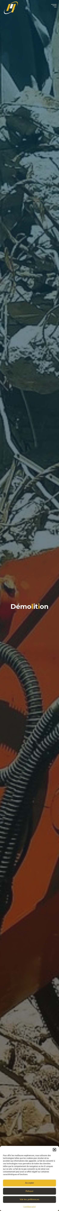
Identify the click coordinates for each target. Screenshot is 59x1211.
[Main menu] (54, 5)
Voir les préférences (29, 1199)
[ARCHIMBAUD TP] (11, 8)
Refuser (29, 1191)
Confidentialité (29, 1207)
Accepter (29, 1183)
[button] (54, 1149)
